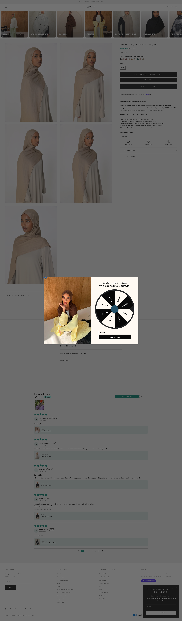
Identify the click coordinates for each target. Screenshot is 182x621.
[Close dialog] (45, 278)
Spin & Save (114, 337)
